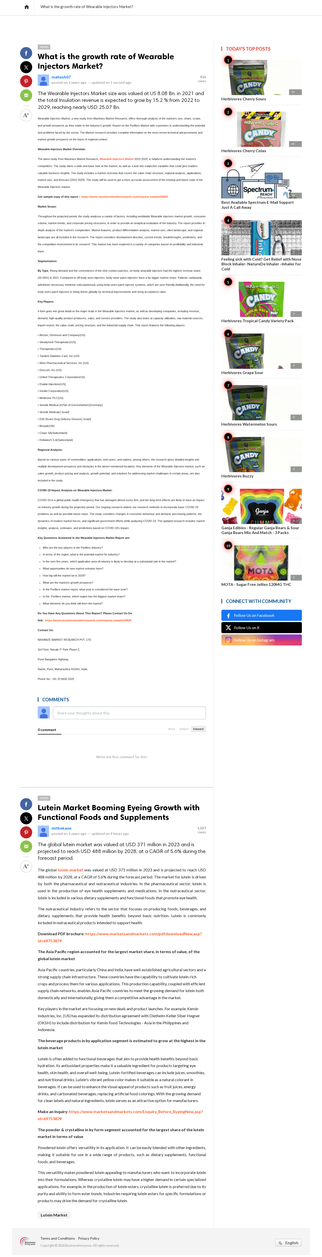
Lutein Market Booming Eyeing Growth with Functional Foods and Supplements (119, 812)
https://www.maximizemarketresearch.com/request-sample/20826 (125, 196)
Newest (198, 729)
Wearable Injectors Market (116, 158)
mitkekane (61, 828)
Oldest (184, 729)
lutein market (70, 869)
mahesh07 (61, 76)
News (44, 47)
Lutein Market (54, 1214)
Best (172, 729)
